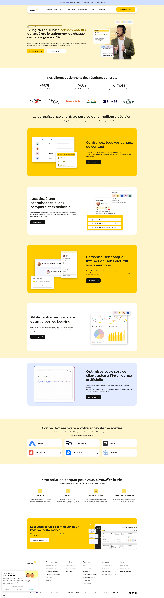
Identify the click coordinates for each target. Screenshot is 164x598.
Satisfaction (49, 577)
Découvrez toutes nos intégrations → (82, 435)
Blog (84, 565)
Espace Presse (105, 568)
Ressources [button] (100, 9)
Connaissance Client (51, 568)
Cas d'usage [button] (70, 9)
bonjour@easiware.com (84, 592)
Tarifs (92, 9)
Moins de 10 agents (69, 565)
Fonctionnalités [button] (51, 9)
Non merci (7, 589)
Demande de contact (125, 571)
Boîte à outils (86, 571)
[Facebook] (130, 593)
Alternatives (86, 580)
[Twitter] (133, 593)
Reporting (48, 580)
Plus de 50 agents (69, 571)
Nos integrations (83, 9)
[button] (4, 595)
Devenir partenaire (125, 568)
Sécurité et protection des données (109, 575)
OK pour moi (31, 589)
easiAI (62, 9)
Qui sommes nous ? (107, 565)
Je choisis (19, 589)
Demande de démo (125, 565)
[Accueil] (33, 9)
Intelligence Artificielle (52, 571)
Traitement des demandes (53, 574)
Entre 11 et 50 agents (70, 568)
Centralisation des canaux (53, 565)
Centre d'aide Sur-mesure (90, 574)
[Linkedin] (136, 593)
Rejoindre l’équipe (106, 571)
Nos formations (87, 568)
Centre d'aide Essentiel (89, 577)
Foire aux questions (88, 583)
